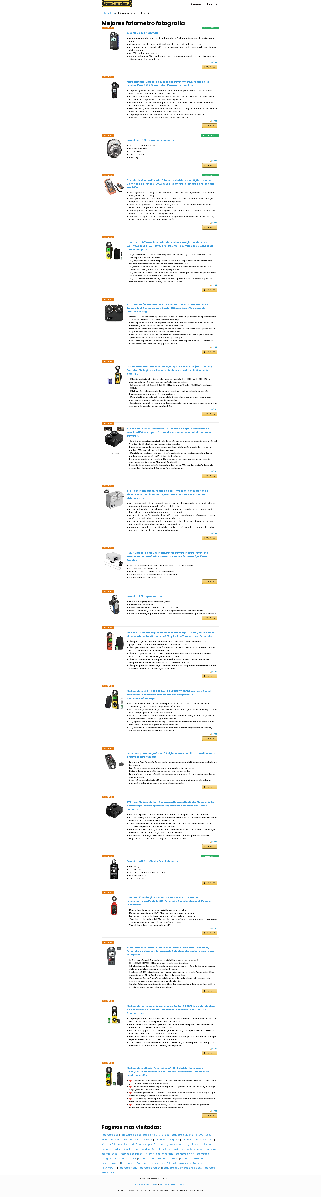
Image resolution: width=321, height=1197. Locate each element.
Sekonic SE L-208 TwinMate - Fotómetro (150, 140)
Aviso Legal (139, 1185)
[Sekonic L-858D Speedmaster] (114, 605)
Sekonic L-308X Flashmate (142, 32)
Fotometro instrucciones (151, 1163)
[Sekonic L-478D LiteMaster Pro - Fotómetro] (114, 869)
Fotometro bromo (168, 1158)
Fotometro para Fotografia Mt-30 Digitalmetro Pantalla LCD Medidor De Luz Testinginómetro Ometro (172, 755)
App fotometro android (165, 1149)
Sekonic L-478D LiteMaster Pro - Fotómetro (152, 861)
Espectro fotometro (191, 1149)
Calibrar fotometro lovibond (118, 1144)
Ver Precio (210, 67)
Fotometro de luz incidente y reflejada (131, 1139)
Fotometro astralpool (131, 1153)
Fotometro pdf (144, 1144)
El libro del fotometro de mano (176, 1134)
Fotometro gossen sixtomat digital (173, 1144)
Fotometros (108, 13)
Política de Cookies (151, 1185)
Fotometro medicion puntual (197, 1139)
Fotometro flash (147, 1158)
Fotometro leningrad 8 (167, 1139)
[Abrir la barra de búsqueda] (216, 4)
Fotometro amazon (149, 1167)
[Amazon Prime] (213, 62)
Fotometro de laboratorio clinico (138, 1134)
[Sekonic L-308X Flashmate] (114, 41)
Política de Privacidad (167, 1185)
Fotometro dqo (141, 1149)
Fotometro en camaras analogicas (182, 1167)
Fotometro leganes (125, 1158)
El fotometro (128, 1163)
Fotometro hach (127, 1167)
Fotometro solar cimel (179, 1163)
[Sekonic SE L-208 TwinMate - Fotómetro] (114, 149)
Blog (209, 4)
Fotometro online (184, 1153)
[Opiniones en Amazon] (114, 450)
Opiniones (196, 4)
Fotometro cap (110, 1134)
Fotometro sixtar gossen (159, 1153)
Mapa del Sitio (181, 1185)
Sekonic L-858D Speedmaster (144, 596)
